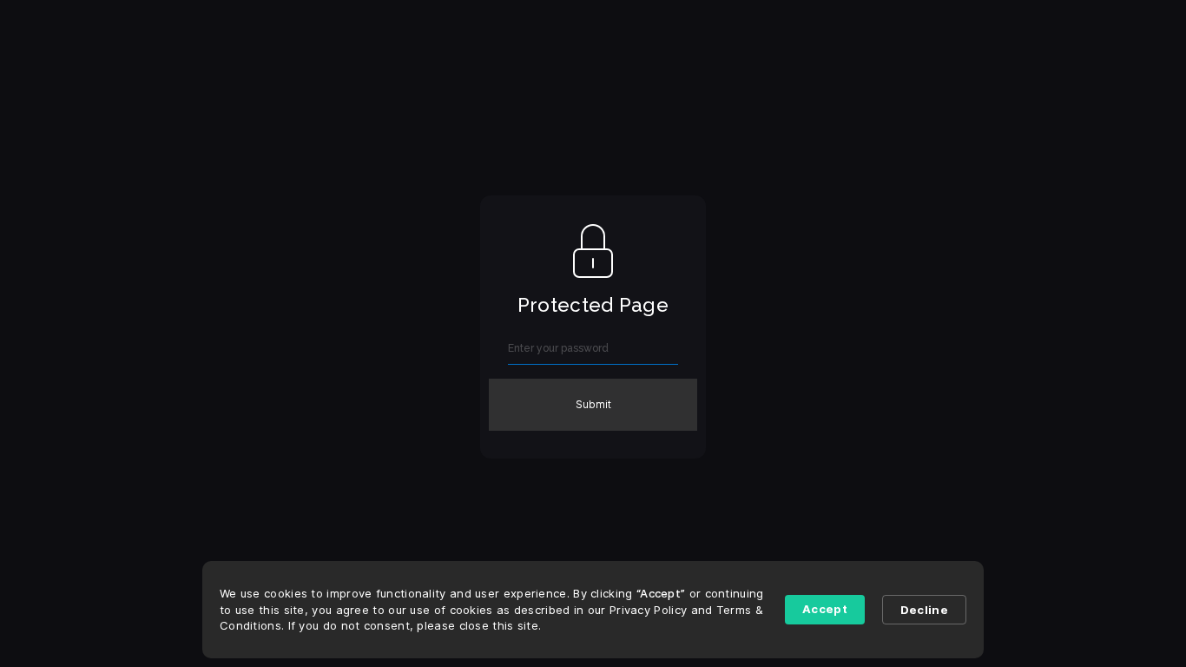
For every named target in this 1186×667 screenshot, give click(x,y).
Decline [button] (924, 610)
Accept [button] (824, 609)
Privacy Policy (648, 610)
